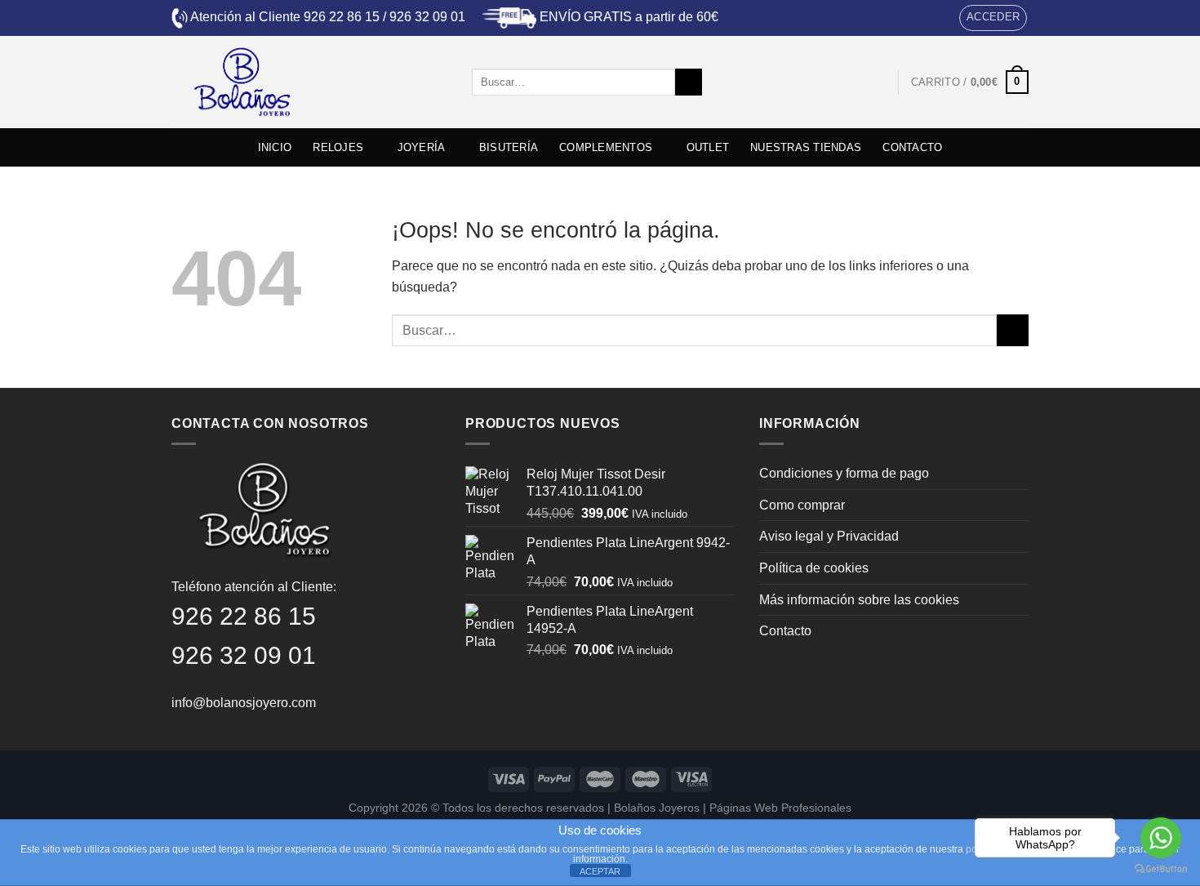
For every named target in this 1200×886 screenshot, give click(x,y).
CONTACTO (912, 147)
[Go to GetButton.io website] (1161, 869)
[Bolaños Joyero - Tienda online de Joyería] (309, 82)
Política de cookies (814, 568)
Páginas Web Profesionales (780, 807)
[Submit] (688, 82)
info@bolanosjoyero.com (243, 703)
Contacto (785, 631)
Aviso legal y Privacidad (829, 536)
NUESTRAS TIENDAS (805, 147)
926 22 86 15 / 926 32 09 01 (384, 17)
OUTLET (708, 147)
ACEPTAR (600, 871)
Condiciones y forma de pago (844, 473)
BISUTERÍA (508, 147)
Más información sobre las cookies (859, 600)
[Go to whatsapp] (1160, 837)
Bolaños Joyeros (657, 807)
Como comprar (802, 505)
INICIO (275, 147)
